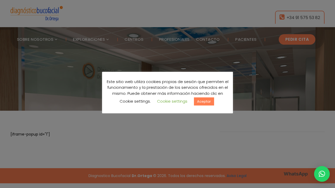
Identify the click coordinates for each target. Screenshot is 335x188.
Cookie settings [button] (172, 101)
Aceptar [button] (204, 101)
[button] (322, 174)
